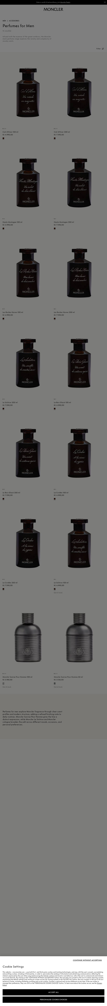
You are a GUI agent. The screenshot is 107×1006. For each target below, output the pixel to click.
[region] (53, 981)
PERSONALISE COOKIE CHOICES (53, 999)
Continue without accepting (87, 960)
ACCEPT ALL (53, 992)
